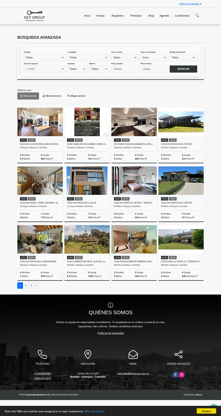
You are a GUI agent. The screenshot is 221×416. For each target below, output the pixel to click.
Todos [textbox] (29, 57)
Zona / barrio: (117, 52)
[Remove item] (28, 69)
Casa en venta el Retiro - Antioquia (134, 202)
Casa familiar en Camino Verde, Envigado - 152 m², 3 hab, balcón (87, 144)
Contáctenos (182, 15)
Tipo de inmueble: (148, 52)
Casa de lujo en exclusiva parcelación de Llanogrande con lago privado (40, 144)
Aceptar (206, 411)
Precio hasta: (146, 64)
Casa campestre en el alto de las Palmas (87, 261)
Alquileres (117, 15)
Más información (95, 411)
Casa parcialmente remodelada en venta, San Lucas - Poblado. (134, 261)
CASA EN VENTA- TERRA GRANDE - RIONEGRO (40, 202)
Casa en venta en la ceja (81, 202)
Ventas (100, 15)
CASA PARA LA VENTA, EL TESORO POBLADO (181, 261)
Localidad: (72, 52)
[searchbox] (27, 74)
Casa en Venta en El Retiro (176, 144)
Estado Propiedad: (178, 52)
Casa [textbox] (146, 57)
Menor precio (53, 96)
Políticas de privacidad (111, 333)
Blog (151, 15)
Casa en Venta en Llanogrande (38, 261)
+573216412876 (42, 378)
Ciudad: (27, 52)
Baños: (92, 64)
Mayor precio (78, 96)
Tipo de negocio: (31, 64)
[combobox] (45, 57)
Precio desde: (117, 64)
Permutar (136, 15)
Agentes (164, 15)
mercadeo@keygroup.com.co (133, 373)
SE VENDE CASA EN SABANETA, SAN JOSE (134, 144)
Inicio (87, 15)
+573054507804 (42, 373)
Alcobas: (71, 64)
